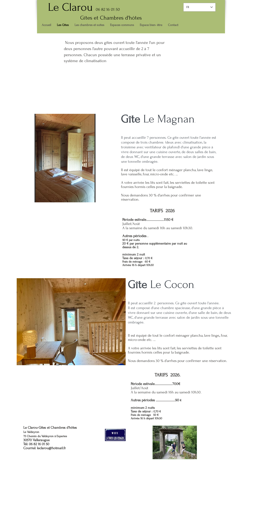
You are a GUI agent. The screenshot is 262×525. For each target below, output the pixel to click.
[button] (65, 158)
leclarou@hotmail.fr (51, 448)
